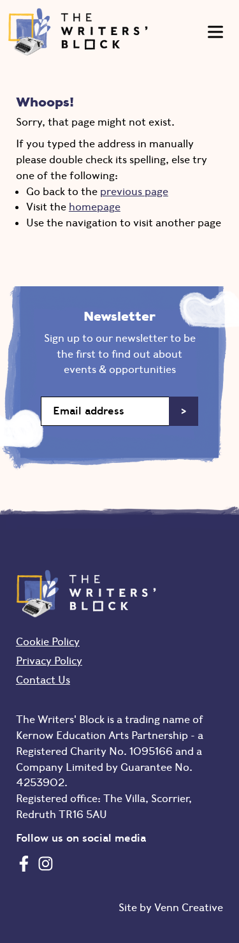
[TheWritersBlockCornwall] (24, 863)
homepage (94, 206)
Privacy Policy (49, 660)
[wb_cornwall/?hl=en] (46, 863)
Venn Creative (188, 907)
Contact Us (43, 679)
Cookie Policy (48, 641)
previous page (134, 191)
